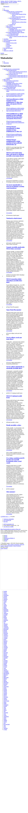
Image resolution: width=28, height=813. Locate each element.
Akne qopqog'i (10, 491)
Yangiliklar (5, 39)
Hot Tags (5, 521)
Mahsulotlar (6, 10)
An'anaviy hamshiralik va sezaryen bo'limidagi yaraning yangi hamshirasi (15, 186)
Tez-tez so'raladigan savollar (9, 40)
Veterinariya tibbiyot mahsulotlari (13, 27)
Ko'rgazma (8, 45)
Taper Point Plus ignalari (13, 310)
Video (4, 49)
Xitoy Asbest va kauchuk (13, 544)
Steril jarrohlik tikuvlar (14, 12)
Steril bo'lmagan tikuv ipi (15, 18)
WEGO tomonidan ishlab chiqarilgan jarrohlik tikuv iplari (14, 280)
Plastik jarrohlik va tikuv (13, 425)
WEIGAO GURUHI (8, 50)
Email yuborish (4, 548)
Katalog (8, 46)
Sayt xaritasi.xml (7, 520)
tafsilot (10, 178)
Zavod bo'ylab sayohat (11, 42)
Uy (4, 9)
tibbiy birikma (9, 26)
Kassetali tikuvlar (13, 28)
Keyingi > (6, 516)
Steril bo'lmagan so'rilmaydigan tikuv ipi (18, 75)
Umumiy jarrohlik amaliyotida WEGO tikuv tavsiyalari (15, 247)
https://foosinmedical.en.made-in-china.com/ (11, 529)
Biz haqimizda (6, 41)
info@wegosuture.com (8, 524)
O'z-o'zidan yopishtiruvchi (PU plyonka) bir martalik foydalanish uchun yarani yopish (15, 460)
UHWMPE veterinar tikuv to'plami (17, 29)
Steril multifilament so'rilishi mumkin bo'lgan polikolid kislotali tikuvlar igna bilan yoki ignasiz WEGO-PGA (14, 116)
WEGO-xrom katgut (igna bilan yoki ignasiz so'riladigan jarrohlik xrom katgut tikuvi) (15, 154)
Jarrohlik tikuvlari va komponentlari (14, 11)
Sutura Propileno (17, 545)
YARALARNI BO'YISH (12, 35)
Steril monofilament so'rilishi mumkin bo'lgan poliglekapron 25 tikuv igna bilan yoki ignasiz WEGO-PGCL (14, 102)
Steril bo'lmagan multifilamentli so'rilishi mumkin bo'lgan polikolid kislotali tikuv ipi (14, 142)
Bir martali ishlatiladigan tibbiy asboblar (15, 32)
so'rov (7, 178)
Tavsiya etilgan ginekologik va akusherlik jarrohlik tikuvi (15, 367)
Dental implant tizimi (14, 33)
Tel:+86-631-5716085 (8, 526)
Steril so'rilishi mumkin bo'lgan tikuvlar (18, 71)
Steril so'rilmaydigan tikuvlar (18, 16)
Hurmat (8, 44)
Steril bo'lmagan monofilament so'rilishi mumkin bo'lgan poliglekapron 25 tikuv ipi (14, 129)
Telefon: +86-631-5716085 (7, 1)
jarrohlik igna (12, 24)
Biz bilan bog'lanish (7, 48)
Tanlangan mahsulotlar (8, 519)
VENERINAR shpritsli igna (15, 31)
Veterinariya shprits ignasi (14, 218)
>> (9, 516)
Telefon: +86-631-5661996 (11, 2)
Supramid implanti (8, 545)
